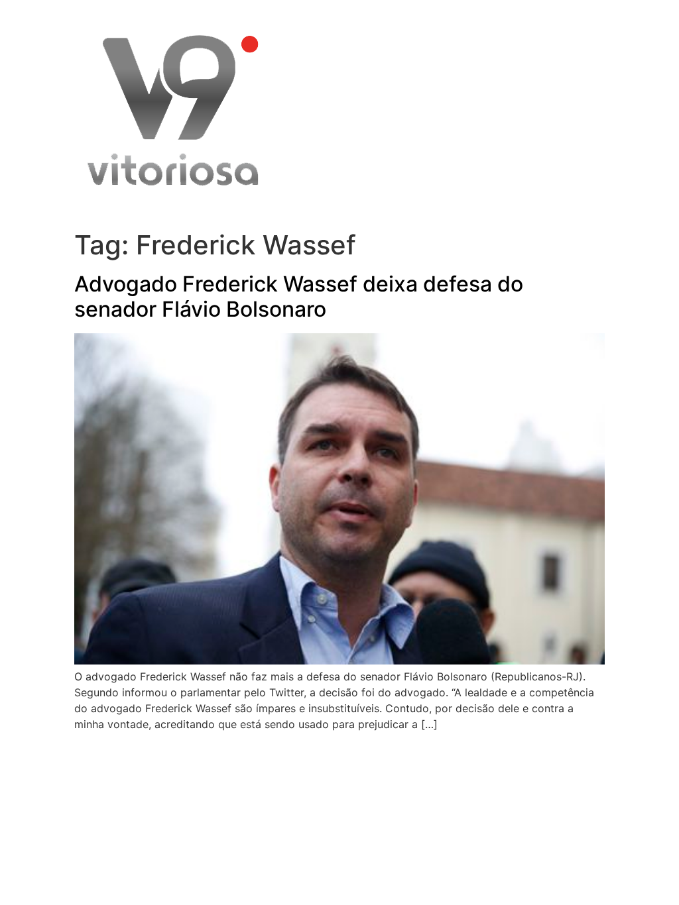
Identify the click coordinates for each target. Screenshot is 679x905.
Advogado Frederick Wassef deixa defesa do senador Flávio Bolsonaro (298, 296)
